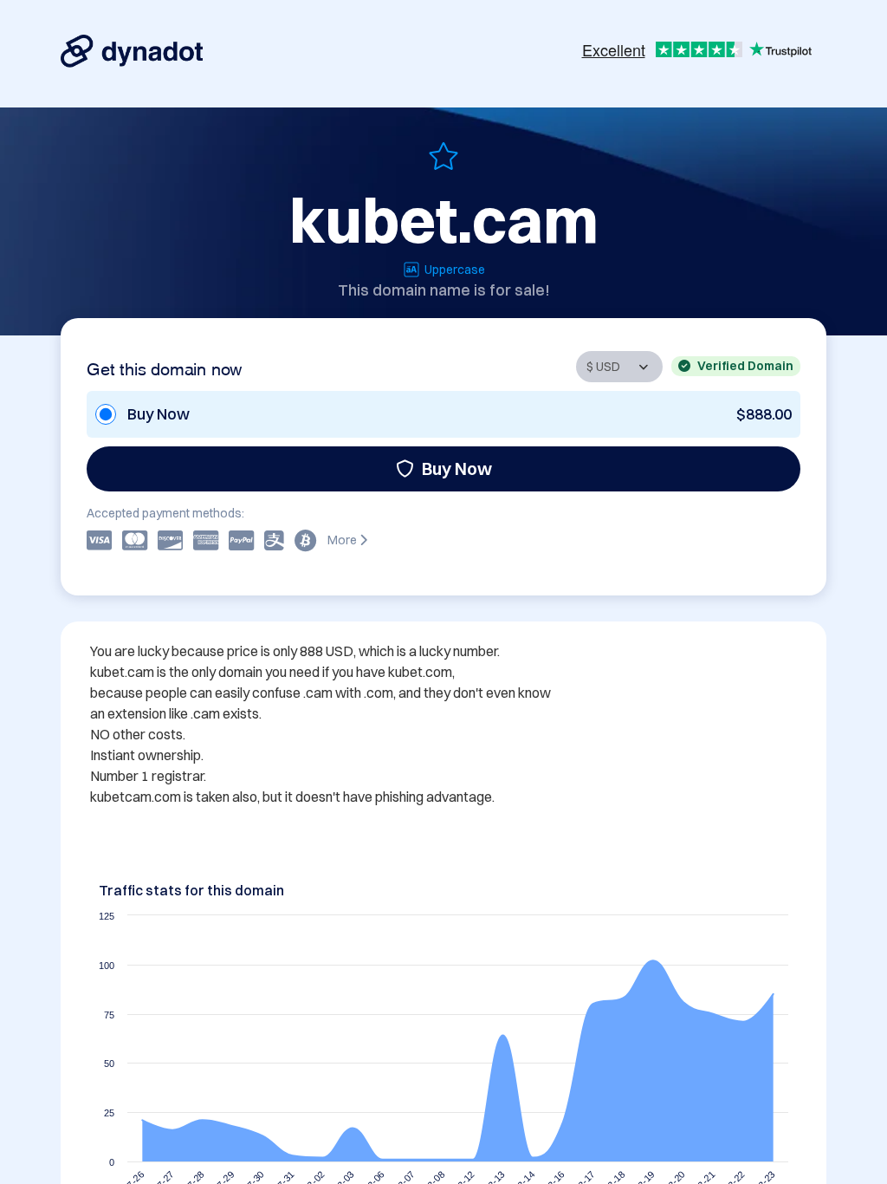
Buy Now (457, 468)
